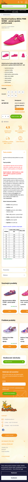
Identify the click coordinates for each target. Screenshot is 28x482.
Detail (9, 311)
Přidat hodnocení (8, 361)
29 (8, 95)
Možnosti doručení (20, 111)
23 (12, 92)
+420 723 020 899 (14, 425)
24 (15, 92)
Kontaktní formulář (9, 435)
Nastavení (14, 473)
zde (22, 469)
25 (19, 92)
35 (15, 95)
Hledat (24, 6)
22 (8, 92)
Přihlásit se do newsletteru (9, 393)
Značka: (5, 27)
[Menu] (26, 2)
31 (12, 95)
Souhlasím (14, 478)
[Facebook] (3, 429)
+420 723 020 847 (13, 422)
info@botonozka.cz (9, 419)
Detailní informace (6, 85)
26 (22, 92)
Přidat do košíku (15, 116)
